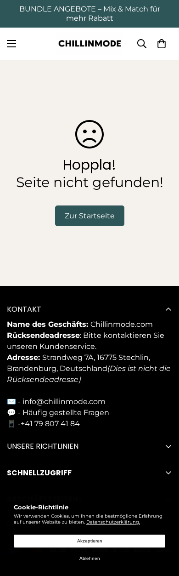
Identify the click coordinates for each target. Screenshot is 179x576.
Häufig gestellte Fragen (65, 412)
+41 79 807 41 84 (50, 423)
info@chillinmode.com (64, 401)
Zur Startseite (90, 215)
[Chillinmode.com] (89, 44)
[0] (161, 43)
